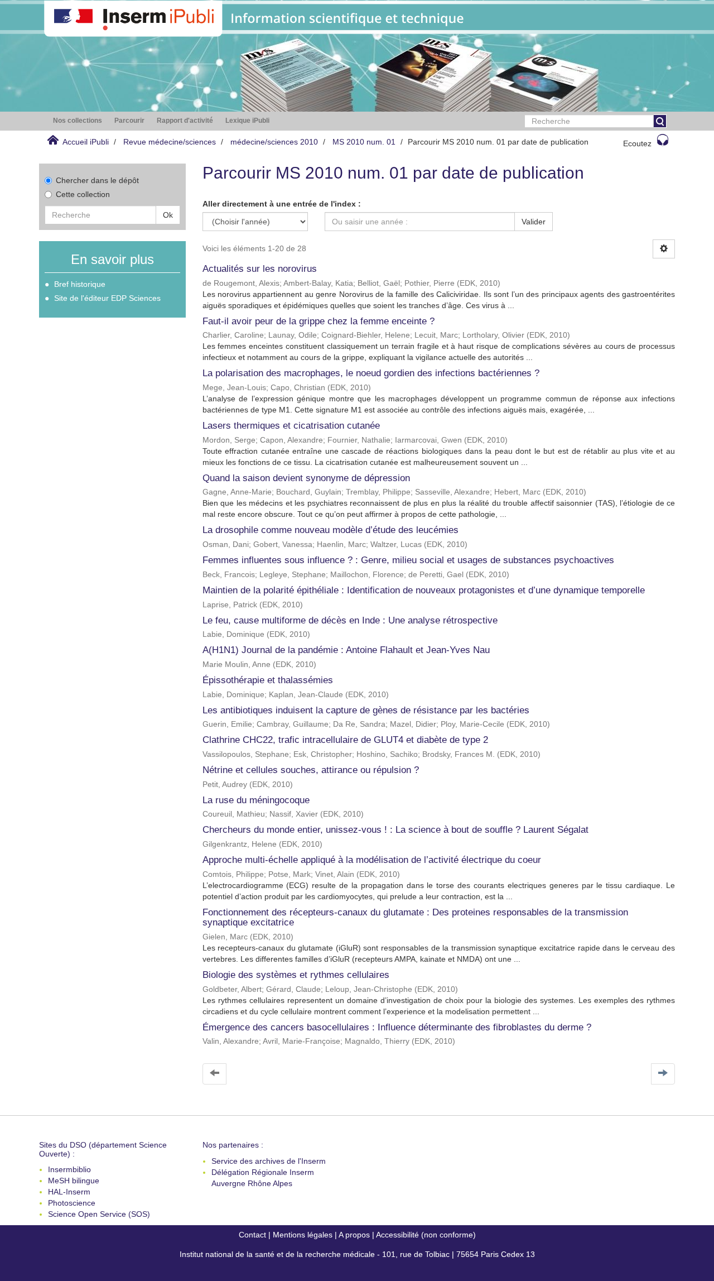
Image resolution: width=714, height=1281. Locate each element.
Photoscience (71, 1202)
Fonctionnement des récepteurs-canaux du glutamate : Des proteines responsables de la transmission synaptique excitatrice (415, 917)
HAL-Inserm (69, 1191)
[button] (77, 121)
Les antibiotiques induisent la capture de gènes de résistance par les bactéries (365, 710)
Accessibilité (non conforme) (426, 1234)
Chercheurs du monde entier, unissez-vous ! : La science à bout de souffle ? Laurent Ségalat (395, 829)
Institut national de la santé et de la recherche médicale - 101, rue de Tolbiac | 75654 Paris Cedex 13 (357, 1254)
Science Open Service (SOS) (99, 1214)
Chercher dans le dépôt (97, 180)
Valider (534, 221)
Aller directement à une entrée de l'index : (281, 203)
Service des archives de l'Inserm (268, 1161)
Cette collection (83, 194)
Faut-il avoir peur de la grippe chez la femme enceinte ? (318, 321)
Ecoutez (637, 143)
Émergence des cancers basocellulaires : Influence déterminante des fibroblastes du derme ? (396, 1027)
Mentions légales (302, 1234)
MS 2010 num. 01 (363, 141)
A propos (354, 1234)
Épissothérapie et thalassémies (267, 680)
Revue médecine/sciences (169, 141)
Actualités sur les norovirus (259, 268)
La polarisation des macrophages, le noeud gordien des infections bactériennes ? (370, 373)
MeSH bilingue (73, 1180)
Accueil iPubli (85, 141)
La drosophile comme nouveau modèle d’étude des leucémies (330, 530)
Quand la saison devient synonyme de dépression (306, 478)
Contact (252, 1234)
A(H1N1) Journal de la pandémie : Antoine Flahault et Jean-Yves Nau (346, 650)
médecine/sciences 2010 (274, 141)
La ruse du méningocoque (256, 800)
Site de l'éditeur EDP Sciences (107, 298)
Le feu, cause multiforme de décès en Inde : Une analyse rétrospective (350, 620)
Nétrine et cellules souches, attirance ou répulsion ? (310, 770)
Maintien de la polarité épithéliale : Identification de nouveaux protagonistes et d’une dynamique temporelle (423, 590)
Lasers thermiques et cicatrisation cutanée (291, 425)
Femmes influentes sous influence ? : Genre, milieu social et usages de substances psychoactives (408, 560)
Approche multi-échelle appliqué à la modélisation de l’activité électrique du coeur (371, 860)
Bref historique (79, 284)
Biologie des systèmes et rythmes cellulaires (295, 975)
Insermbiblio (69, 1169)
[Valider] (660, 121)
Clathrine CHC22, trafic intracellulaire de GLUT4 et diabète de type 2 (345, 740)
